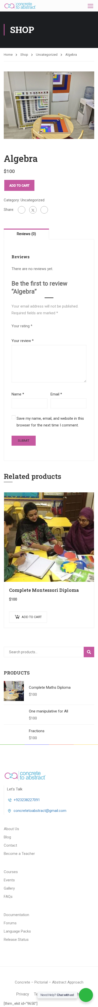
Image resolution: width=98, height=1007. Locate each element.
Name (18, 394)
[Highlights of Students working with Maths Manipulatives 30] (49, 105)
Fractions (36, 731)
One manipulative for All (48, 711)
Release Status (16, 939)
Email (56, 394)
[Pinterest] (44, 210)
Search (91, 652)
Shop (24, 54)
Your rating (22, 326)
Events (9, 880)
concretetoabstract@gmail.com (40, 810)
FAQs (8, 896)
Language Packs (17, 931)
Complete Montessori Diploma (44, 590)
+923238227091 (27, 800)
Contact (10, 845)
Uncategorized (47, 54)
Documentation (16, 915)
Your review (23, 340)
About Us (11, 829)
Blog (7, 837)
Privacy (22, 994)
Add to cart (19, 185)
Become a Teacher (19, 853)
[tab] (26, 234)
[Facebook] (21, 210)
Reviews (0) (26, 234)
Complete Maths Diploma (50, 687)
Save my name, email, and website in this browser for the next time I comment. (50, 421)
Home (8, 54)
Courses (11, 872)
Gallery (9, 888)
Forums (10, 923)
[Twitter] (33, 210)
